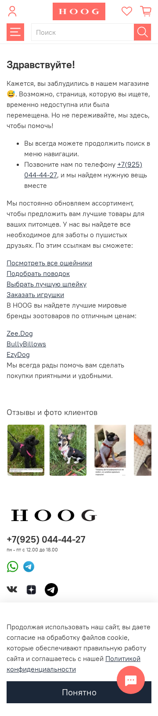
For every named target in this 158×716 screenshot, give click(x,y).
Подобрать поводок (38, 273)
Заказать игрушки (35, 294)
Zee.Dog (20, 333)
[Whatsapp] (12, 566)
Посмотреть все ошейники (49, 262)
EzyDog (18, 354)
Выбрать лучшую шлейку (46, 283)
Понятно (79, 692)
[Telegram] (26, 566)
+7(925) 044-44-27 (46, 539)
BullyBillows (26, 343)
